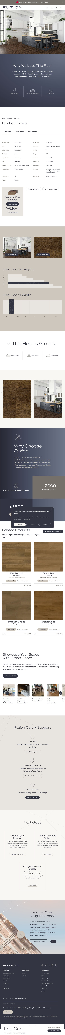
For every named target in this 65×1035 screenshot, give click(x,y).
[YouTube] (49, 965)
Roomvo (24, 973)
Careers (43, 991)
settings (27, 519)
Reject (32, 524)
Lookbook (24, 975)
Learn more (44, 2)
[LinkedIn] (52, 965)
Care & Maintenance (46, 980)
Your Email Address (9, 1003)
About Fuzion (44, 978)
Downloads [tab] (19, 132)
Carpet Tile (5, 983)
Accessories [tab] (32, 132)
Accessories (6, 986)
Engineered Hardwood (8, 973)
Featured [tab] (7, 132)
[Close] (63, 2)
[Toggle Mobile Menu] (60, 7)
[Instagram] (56, 965)
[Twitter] (46, 965)
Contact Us (44, 988)
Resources (45, 970)
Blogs (42, 975)
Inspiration (26, 970)
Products (9, 118)
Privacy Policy (32, 1008)
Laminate (5, 980)
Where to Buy (44, 986)
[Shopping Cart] (51, 7)
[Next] (60, 693)
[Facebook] (42, 965)
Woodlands (49, 142)
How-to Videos (45, 973)
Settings (45, 524)
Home (3, 118)
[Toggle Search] (56, 7)
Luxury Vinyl (6, 975)
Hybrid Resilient (7, 978)
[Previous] (7, 693)
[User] (47, 7)
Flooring (6, 970)
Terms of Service (43, 1008)
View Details (11, 580)
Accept (20, 524)
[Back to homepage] (13, 7)
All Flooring (6, 988)
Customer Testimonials (47, 983)
